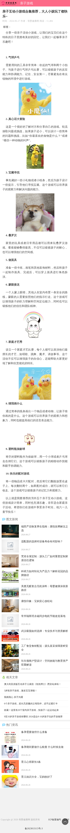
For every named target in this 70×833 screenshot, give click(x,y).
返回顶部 (65, 821)
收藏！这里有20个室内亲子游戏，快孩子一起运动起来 (31, 710)
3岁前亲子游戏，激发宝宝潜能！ (20, 690)
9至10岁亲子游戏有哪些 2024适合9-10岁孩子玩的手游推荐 (33, 716)
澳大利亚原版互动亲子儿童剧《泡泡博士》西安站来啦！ (32, 684)
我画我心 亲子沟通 (13, 697)
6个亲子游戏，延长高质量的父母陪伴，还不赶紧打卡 (31, 703)
